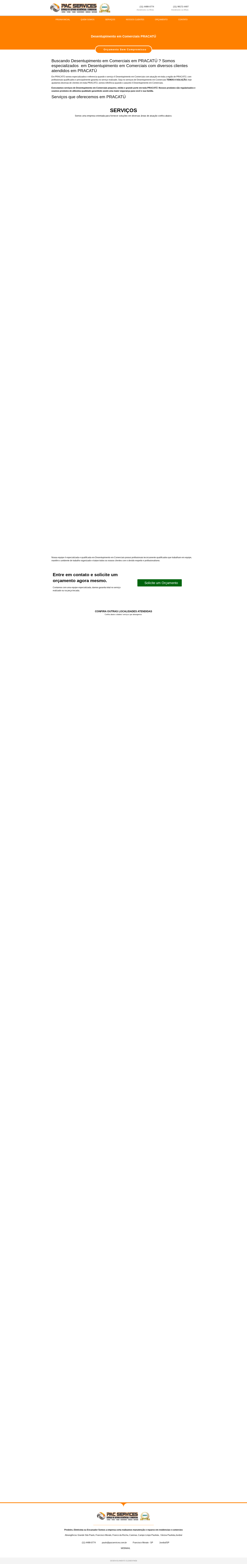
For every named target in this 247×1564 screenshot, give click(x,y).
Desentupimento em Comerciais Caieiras (75, 944)
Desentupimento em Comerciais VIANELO (75, 757)
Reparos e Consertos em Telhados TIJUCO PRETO (75, 872)
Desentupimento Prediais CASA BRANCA (75, 1319)
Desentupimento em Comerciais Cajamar (75, 1391)
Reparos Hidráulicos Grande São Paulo (75, 915)
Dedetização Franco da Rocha (75, 930)
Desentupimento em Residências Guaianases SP (75, 959)
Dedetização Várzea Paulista (75, 714)
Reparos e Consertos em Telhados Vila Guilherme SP (75, 1377)
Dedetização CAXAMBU (75, 1218)
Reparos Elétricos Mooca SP (75, 771)
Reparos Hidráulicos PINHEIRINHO (75, 1060)
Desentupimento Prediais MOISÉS (75, 786)
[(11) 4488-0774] (158, 8)
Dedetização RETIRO (75, 858)
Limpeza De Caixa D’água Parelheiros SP (75, 1233)
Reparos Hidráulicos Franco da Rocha (75, 1290)
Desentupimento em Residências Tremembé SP (75, 1276)
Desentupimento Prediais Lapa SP (75, 1088)
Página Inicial (63, 19)
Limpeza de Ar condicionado (75, 379)
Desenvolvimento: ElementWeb (123, 1561)
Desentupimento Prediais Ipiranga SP (75, 901)
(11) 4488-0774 (147, 6)
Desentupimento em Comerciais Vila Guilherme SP (75, 742)
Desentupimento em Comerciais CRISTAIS (75, 670)
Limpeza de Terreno (75, 311)
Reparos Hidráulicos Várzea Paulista (75, 641)
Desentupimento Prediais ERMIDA (75, 627)
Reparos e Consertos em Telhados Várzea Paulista (75, 1348)
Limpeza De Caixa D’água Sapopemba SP (75, 1132)
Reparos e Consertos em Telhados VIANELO (75, 1045)
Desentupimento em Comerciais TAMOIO (75, 1117)
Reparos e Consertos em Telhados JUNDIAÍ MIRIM (75, 1016)
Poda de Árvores (75, 239)
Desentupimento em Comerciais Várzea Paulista (75, 829)
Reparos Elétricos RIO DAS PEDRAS (75, 728)
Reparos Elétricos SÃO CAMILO (75, 973)
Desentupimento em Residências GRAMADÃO (75, 685)
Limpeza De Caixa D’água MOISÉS (75, 1449)
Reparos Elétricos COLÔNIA (75, 800)
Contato (183, 19)
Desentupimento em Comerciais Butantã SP (75, 1478)
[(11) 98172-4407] (193, 8)
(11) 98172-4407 (181, 6)
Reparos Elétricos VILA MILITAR (75, 814)
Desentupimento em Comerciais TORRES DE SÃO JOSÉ (75, 1074)
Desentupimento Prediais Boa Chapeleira (75, 1146)
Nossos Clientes (135, 19)
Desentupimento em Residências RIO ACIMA (75, 1434)
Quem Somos (87, 19)
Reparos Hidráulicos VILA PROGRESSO (75, 1031)
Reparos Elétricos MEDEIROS (75, 1406)
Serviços (110, 19)
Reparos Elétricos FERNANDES (75, 1103)
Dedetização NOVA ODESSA (75, 1204)
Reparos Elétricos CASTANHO (75, 1333)
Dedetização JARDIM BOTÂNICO (75, 699)
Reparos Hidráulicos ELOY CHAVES (75, 1420)
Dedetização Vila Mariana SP (75, 1463)
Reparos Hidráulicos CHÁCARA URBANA (75, 987)
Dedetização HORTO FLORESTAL (75, 1261)
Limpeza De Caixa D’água (75, 522)
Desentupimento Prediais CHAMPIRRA (75, 1175)
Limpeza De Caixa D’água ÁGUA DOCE (75, 843)
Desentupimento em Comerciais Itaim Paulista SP (75, 1002)
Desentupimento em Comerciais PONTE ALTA (75, 1160)
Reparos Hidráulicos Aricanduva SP (75, 887)
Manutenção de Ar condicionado (75, 168)
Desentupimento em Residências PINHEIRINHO (75, 1189)
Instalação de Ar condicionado (75, 450)
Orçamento (161, 19)
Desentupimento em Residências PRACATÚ (75, 1247)
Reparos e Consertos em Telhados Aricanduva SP (75, 1362)
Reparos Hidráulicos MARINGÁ (75, 656)
